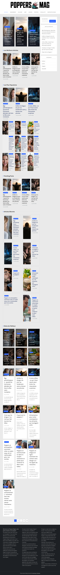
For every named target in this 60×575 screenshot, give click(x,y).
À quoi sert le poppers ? (16, 274)
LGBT (25, 12)
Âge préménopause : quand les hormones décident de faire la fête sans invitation (7, 72)
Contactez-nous (51, 12)
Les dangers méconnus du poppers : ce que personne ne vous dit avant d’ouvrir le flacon (24, 161)
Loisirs (30, 12)
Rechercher (45, 18)
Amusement (13, 12)
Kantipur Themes (36, 573)
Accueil (6, 12)
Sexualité (42, 12)
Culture (20, 12)
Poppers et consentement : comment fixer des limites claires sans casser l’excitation (11, 161)
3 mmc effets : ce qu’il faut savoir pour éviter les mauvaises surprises (33, 109)
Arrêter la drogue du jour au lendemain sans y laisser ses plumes (20, 36)
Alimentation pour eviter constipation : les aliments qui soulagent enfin (35, 279)
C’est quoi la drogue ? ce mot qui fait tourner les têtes (34, 70)
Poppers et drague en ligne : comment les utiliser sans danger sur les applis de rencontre (36, 144)
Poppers (36, 12)
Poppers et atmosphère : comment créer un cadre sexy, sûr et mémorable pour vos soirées (11, 144)
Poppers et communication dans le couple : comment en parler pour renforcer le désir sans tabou (24, 144)
